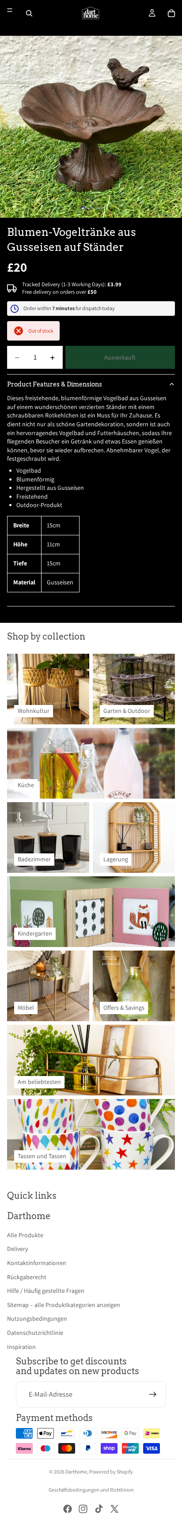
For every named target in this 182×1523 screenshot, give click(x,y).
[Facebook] (67, 1509)
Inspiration (21, 1347)
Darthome (76, 1471)
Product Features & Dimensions (54, 384)
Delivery (17, 1249)
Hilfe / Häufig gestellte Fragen (45, 1291)
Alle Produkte (25, 1235)
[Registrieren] (153, 1394)
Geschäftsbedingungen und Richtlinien (91, 1489)
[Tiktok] (99, 1509)
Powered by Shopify (111, 1471)
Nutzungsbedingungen (37, 1318)
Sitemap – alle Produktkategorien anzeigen (63, 1305)
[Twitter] (114, 1509)
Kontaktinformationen (36, 1263)
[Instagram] (83, 1509)
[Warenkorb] (171, 13)
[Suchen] (29, 13)
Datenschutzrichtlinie (35, 1333)
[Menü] (9, 10)
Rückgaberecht (26, 1277)
